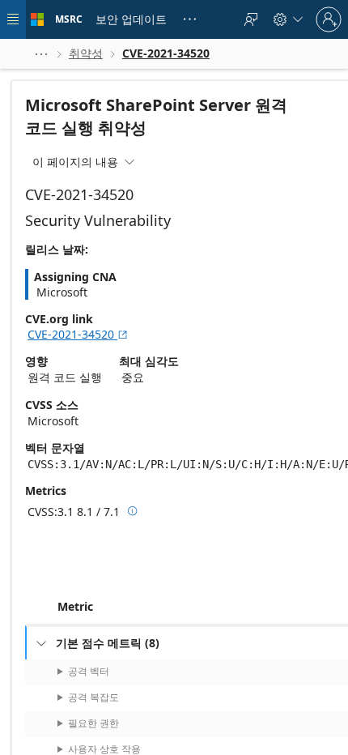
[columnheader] (200, 607)
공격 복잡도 (93, 697)
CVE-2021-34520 (78, 334)
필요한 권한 (93, 723)
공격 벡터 (88, 671)
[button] (41, 54)
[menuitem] (131, 19)
